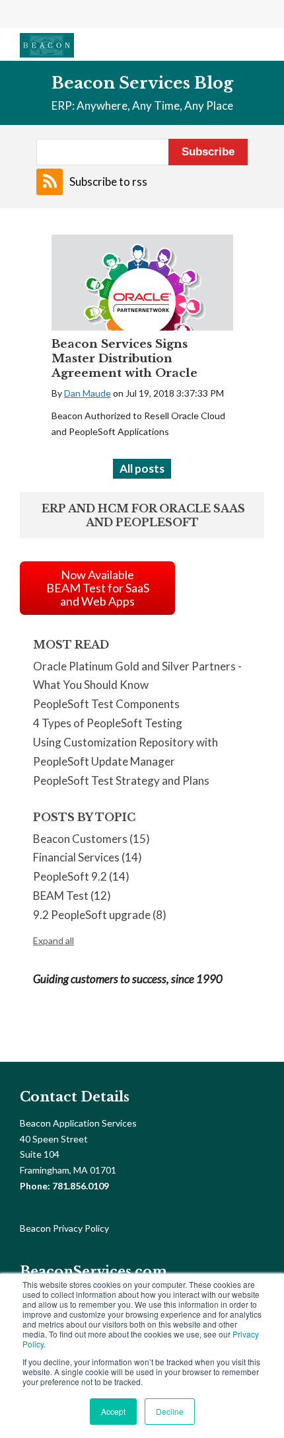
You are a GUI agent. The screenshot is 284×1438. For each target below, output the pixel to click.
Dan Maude (87, 393)
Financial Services (87, 857)
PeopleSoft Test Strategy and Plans (121, 780)
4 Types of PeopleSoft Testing (107, 723)
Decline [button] (170, 1411)
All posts (142, 468)
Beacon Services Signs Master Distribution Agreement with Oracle (124, 358)
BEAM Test (72, 895)
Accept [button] (113, 1411)
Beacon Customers (91, 839)
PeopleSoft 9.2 (81, 876)
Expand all (53, 940)
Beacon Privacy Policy (64, 1228)
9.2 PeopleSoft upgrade (99, 915)
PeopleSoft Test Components (106, 704)
